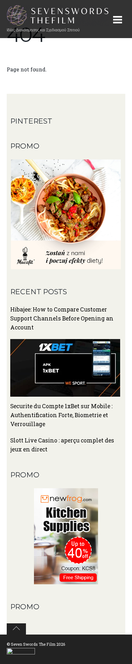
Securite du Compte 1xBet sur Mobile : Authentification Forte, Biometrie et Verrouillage (61, 415)
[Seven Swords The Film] (58, 22)
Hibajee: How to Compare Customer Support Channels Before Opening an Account (61, 318)
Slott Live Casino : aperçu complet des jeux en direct (62, 445)
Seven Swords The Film (33, 644)
